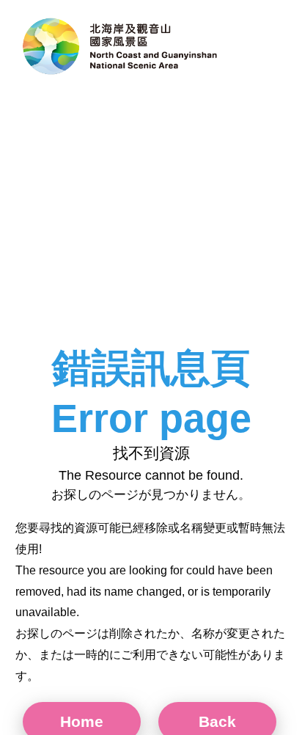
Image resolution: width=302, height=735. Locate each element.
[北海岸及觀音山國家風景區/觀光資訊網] (121, 48)
